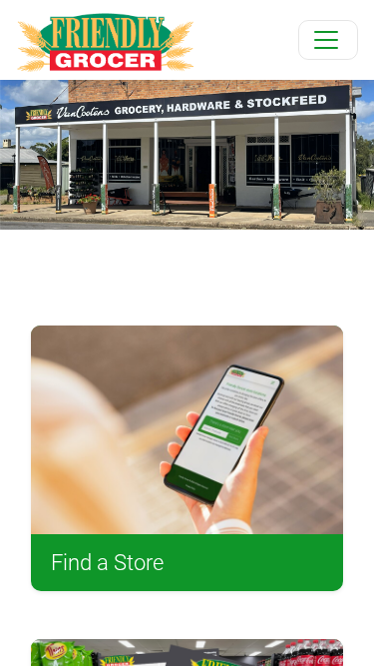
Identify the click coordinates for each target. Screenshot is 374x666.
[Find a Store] (187, 430)
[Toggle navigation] (328, 40)
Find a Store (107, 562)
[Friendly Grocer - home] (104, 40)
